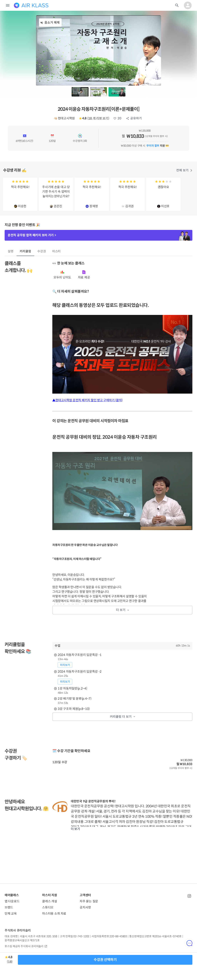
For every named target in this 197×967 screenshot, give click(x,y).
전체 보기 (182, 170)
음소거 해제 (52, 23)
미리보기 (65, 665)
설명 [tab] (10, 251)
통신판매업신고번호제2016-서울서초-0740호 (155, 936)
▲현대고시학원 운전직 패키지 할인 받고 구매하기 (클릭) (87, 400)
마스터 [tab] (56, 251)
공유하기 (136, 118)
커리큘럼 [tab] (25, 251)
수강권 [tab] (41, 251)
